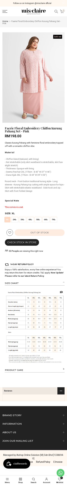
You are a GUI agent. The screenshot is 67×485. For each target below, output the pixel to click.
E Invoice (58, 462)
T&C (42, 272)
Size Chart (12, 283)
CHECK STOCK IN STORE (22, 242)
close (63, 3)
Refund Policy (43, 462)
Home (5, 21)
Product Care (14, 370)
